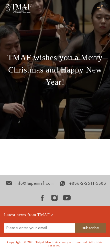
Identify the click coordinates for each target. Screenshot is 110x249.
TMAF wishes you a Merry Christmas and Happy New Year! (55, 70)
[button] (100, 8)
